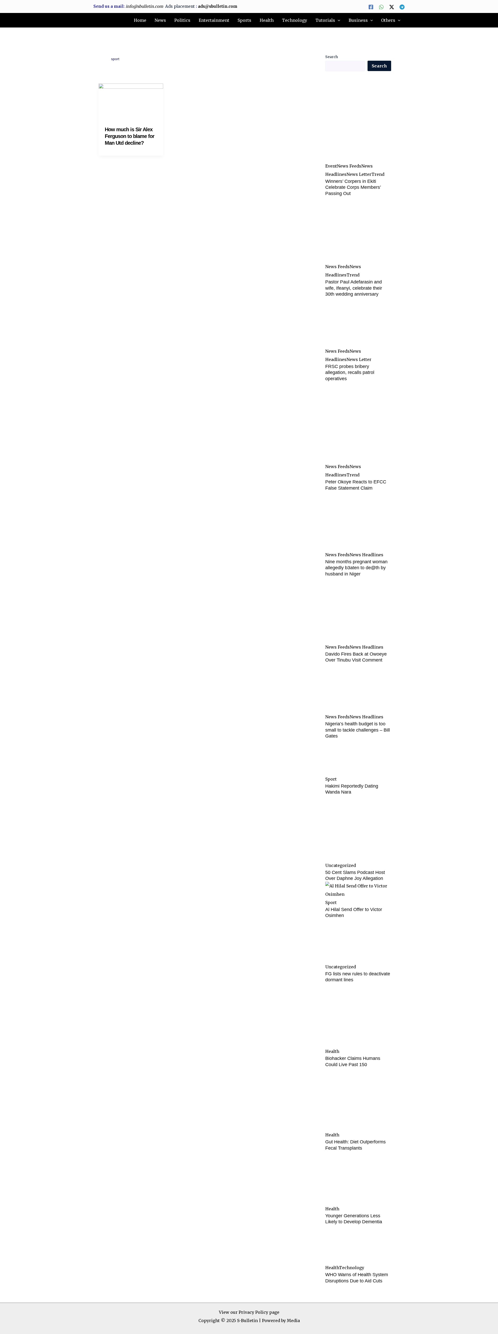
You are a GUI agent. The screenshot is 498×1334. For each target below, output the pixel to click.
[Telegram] (402, 7)
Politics (182, 20)
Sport (331, 779)
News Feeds (349, 166)
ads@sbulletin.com (217, 6)
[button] (337, 20)
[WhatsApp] (381, 7)
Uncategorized (340, 865)
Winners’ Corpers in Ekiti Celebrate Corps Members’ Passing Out (353, 187)
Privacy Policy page (259, 1312)
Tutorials (325, 20)
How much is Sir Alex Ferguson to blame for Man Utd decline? (129, 136)
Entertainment (214, 20)
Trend (377, 174)
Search (331, 56)
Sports (244, 20)
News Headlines (366, 554)
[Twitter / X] (391, 7)
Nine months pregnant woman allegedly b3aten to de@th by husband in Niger (356, 567)
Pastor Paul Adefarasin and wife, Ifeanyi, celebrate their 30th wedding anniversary (353, 288)
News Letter (359, 174)
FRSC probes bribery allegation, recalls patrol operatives (349, 372)
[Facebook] (371, 7)
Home (140, 20)
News (160, 20)
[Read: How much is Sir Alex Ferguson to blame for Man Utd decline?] (131, 101)
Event (331, 166)
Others (388, 20)
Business (358, 20)
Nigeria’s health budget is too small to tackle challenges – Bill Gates (357, 730)
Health (267, 20)
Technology (294, 20)
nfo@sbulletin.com (145, 6)
